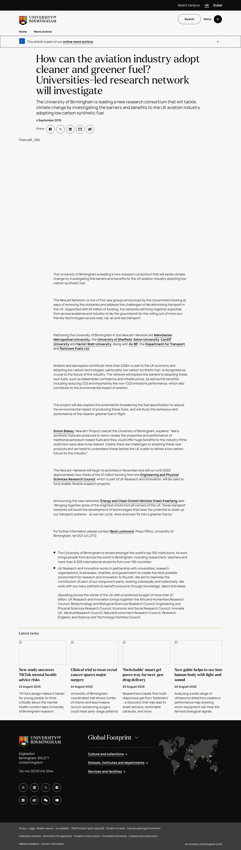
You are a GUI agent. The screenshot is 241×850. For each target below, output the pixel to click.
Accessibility (62, 828)
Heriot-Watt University (93, 344)
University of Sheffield (114, 339)
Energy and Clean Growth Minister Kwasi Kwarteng (138, 501)
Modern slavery (45, 828)
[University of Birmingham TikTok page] (23, 800)
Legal (32, 828)
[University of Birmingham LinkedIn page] (34, 787)
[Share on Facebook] (50, 129)
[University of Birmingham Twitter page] (45, 787)
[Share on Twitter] (60, 129)
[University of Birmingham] (38, 19)
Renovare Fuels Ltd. (74, 348)
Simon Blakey (63, 431)
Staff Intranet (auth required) (87, 828)
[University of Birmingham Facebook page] (57, 787)
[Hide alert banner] (218, 41)
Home (23, 31)
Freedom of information (87, 836)
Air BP (133, 344)
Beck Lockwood (122, 531)
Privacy (23, 828)
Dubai (217, 5)
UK (207, 5)
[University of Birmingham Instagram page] (23, 787)
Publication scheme (30, 836)
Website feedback (29, 843)
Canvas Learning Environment (144, 828)
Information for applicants (57, 836)
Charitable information (114, 836)
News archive (43, 31)
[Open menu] (218, 19)
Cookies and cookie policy (143, 836)
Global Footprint (110, 737)
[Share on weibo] (90, 129)
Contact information (52, 843)
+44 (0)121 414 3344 (38, 771)
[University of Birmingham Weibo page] (34, 800)
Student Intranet (115, 828)
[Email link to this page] (80, 129)
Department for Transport (165, 344)
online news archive (78, 41)
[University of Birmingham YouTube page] (57, 800)
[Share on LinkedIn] (70, 129)
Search (189, 19)
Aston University (146, 339)
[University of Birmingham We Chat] (45, 800)
